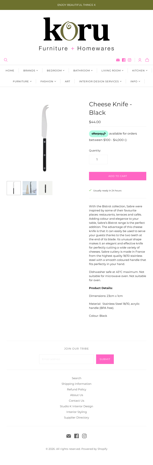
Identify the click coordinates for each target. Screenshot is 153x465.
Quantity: (95, 150)
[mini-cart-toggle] (147, 60)
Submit (105, 359)
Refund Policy (76, 389)
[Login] (140, 60)
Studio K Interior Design (76, 406)
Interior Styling (76, 412)
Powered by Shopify (94, 449)
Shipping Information (76, 384)
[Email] (118, 60)
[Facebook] (124, 60)
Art (67, 81)
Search (76, 378)
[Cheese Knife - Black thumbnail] (14, 188)
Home (10, 70)
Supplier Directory (76, 417)
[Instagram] (129, 60)
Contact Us (76, 400)
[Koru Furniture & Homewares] (76, 33)
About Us (76, 395)
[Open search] (6, 60)
